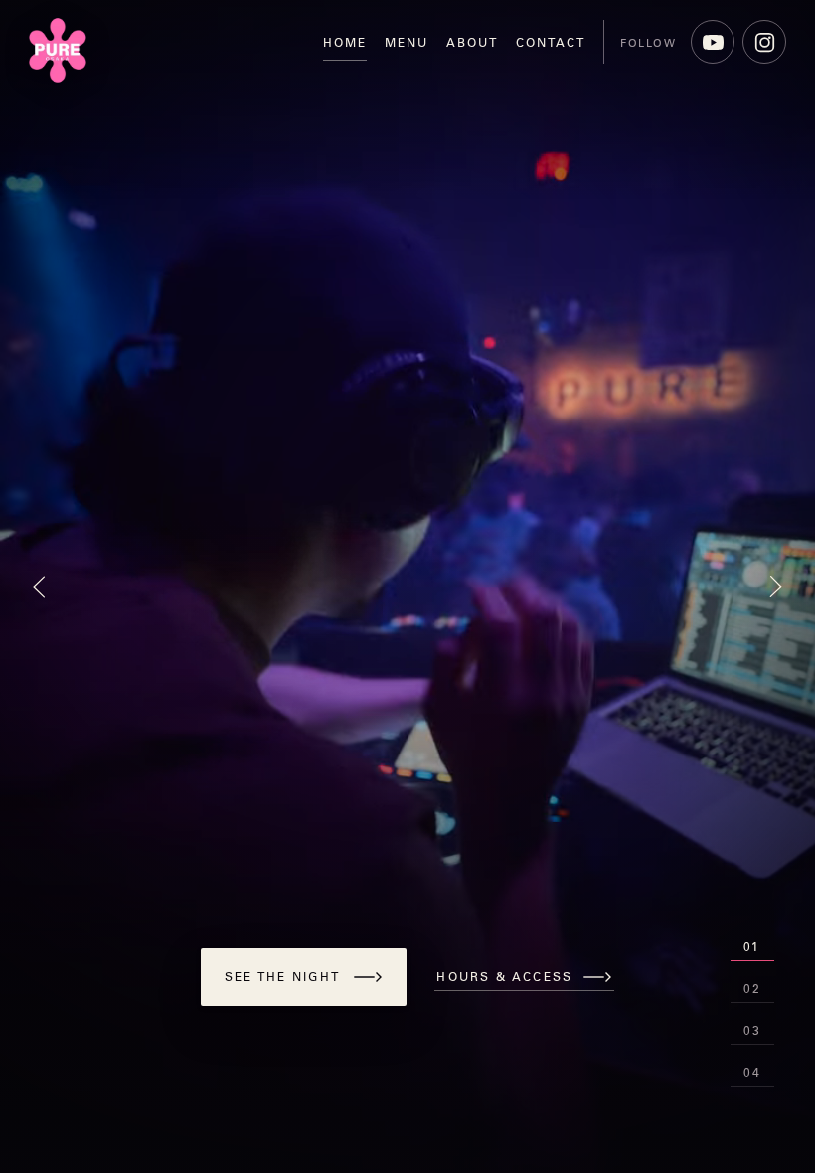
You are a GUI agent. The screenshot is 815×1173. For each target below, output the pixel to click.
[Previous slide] (100, 586)
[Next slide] (715, 586)
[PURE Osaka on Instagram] (764, 42)
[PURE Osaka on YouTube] (712, 42)
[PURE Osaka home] (57, 50)
